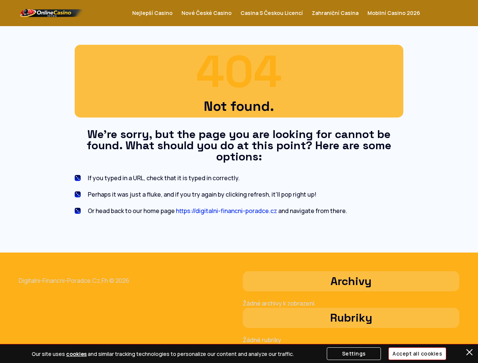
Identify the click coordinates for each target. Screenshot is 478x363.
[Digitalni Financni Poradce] (51, 13)
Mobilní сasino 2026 (393, 12)
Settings (354, 353)
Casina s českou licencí (271, 12)
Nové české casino (206, 12)
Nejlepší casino (152, 12)
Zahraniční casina (335, 12)
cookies (76, 353)
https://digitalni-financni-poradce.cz (226, 211)
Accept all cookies (417, 353)
